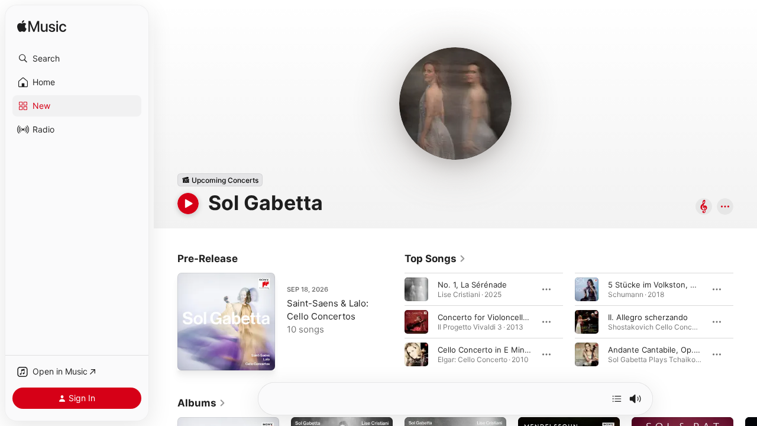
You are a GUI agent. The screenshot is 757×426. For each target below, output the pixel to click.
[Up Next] (617, 398)
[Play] (188, 203)
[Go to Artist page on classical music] (703, 207)
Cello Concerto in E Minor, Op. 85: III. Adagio (519, 349)
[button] (77, 59)
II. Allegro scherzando (648, 317)
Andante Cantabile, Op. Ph (657, 349)
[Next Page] (745, 321)
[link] (435, 258)
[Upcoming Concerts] (220, 179)
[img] (41, 27)
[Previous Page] (392, 321)
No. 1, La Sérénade (472, 284)
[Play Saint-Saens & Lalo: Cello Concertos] (192, 355)
